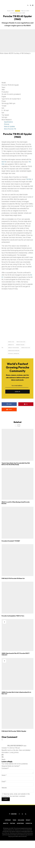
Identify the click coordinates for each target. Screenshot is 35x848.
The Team (12, 823)
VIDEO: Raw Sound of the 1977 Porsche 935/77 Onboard (15, 654)
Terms (14, 820)
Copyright (8, 820)
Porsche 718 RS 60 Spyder (14, 347)
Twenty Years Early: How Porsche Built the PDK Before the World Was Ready (16, 463)
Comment (5, 768)
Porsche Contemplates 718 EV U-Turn (13, 616)
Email (4, 781)
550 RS (4, 162)
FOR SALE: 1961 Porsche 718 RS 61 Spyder (14, 731)
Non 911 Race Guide (21, 341)
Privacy (28, 820)
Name (4, 775)
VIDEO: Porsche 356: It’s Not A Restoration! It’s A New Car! (16, 693)
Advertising (20, 823)
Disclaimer (21, 820)
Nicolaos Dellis (10, 10)
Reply (3, 759)
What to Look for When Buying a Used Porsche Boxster (16, 502)
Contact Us (29, 823)
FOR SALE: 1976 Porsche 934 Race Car (13, 578)
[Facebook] (19, 814)
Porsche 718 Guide (20, 344)
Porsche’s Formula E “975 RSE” (11, 541)
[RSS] (22, 814)
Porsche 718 (18, 10)
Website (4, 788)
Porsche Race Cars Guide (14, 350)
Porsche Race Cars (26, 347)
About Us (5, 823)
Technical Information (14, 353)
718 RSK (28, 179)
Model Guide (11, 341)
